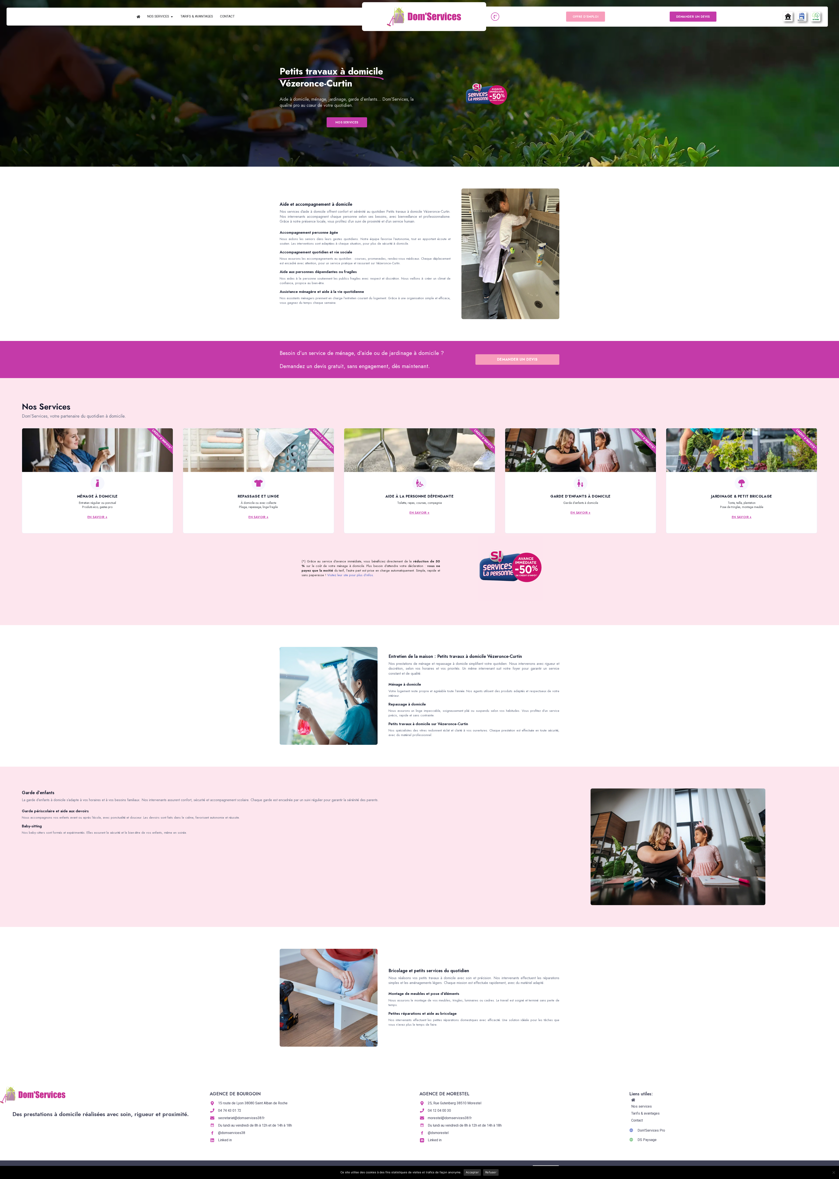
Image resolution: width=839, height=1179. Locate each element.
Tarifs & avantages (645, 1113)
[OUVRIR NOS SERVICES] (171, 16)
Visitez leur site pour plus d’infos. (350, 575)
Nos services (641, 1106)
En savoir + (97, 517)
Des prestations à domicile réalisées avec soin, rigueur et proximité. (100, 1114)
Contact (637, 1120)
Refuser (490, 1172)
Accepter (472, 1172)
